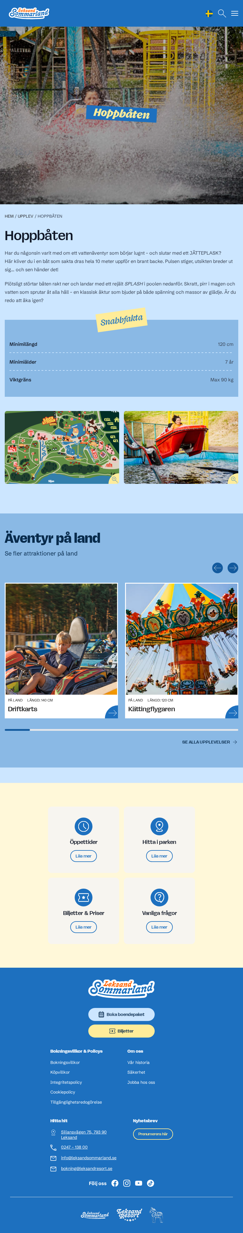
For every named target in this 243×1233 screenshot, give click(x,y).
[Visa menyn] (234, 13)
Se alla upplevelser (206, 742)
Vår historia (138, 1062)
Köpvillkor (60, 1072)
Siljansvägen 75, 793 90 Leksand (84, 1135)
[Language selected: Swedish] (209, 13)
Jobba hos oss (141, 1082)
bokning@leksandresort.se (86, 1168)
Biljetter (126, 1031)
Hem (9, 216)
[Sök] (222, 13)
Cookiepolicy (62, 1092)
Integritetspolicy (66, 1082)
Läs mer (84, 856)
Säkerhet (136, 1072)
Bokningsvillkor (65, 1062)
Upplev (25, 216)
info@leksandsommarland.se (88, 1157)
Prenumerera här (153, 1133)
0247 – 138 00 (74, 1147)
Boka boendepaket (126, 1014)
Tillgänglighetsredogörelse (76, 1102)
